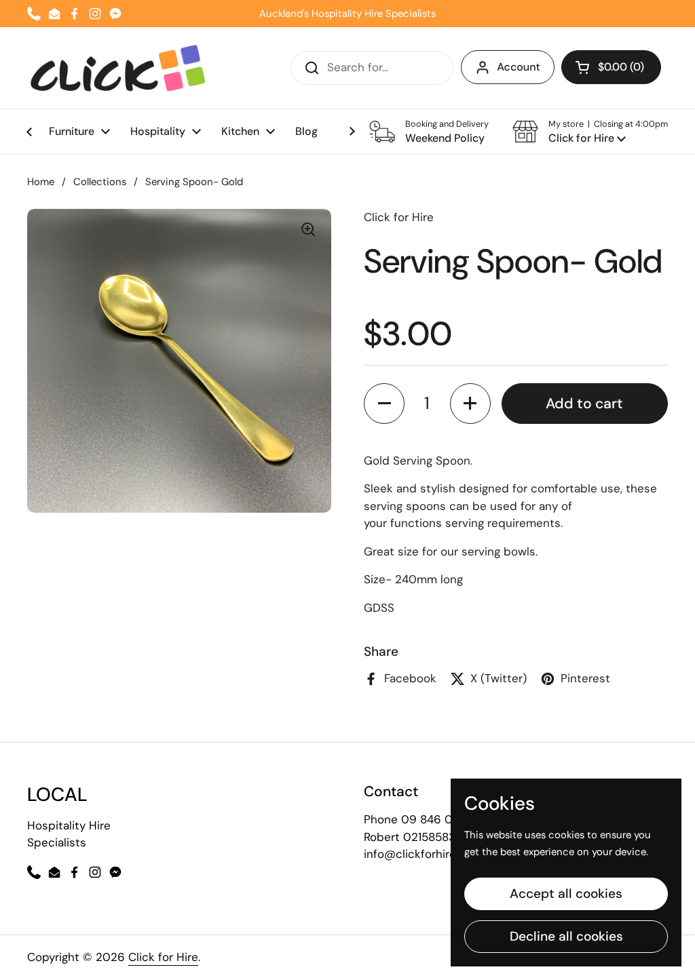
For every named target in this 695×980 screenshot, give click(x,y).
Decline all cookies (566, 936)
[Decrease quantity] (384, 403)
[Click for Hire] (117, 68)
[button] (590, 131)
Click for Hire (163, 956)
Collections (99, 182)
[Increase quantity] (470, 403)
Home (40, 182)
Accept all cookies (566, 893)
